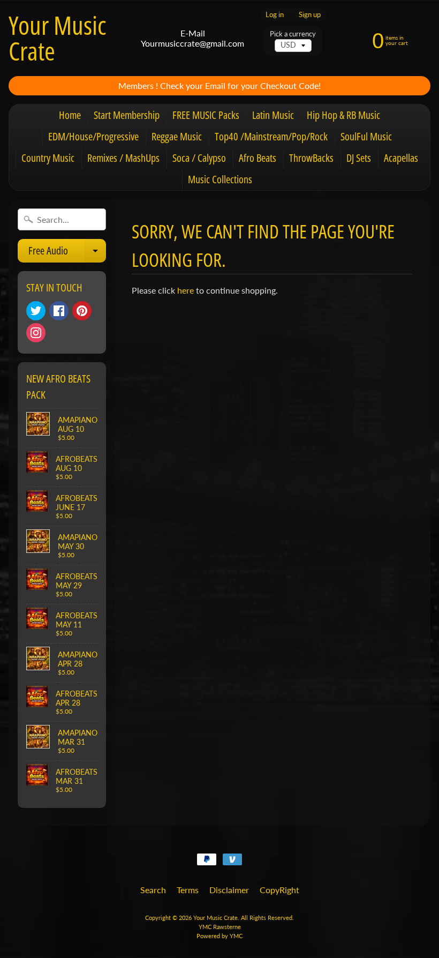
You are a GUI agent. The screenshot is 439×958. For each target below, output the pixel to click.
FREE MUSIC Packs (205, 115)
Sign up (310, 14)
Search (153, 890)
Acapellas (401, 158)
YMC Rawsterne (220, 926)
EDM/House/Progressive (93, 136)
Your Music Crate (57, 38)
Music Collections (220, 179)
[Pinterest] (82, 310)
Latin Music (273, 115)
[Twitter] (36, 310)
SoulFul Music (366, 136)
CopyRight (279, 890)
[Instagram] (36, 332)
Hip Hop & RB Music (343, 115)
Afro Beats (257, 158)
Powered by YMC (219, 935)
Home (70, 115)
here (185, 290)
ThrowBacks (311, 158)
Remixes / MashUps (123, 158)
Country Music (47, 158)
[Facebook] (59, 310)
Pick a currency (293, 34)
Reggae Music (177, 136)
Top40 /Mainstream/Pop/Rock (271, 136)
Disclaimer (229, 890)
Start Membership (127, 115)
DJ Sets (358, 158)
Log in (275, 14)
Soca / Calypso (199, 158)
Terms (188, 890)
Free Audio (67, 253)
